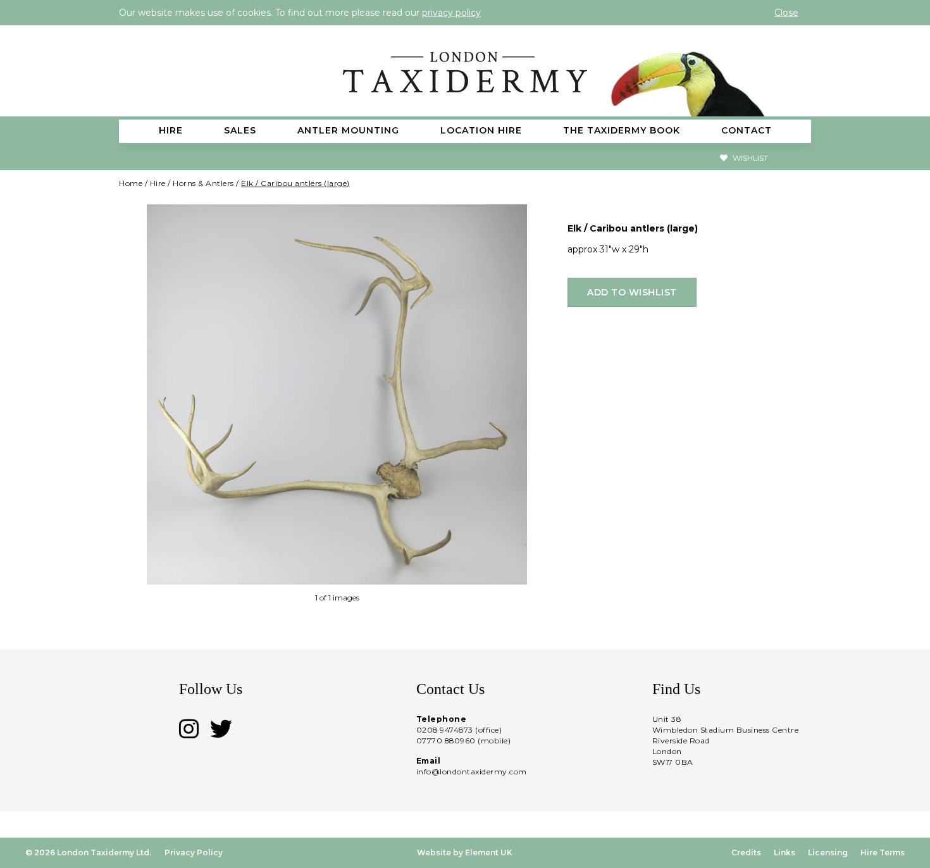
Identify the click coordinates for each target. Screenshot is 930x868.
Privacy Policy (193, 852)
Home (130, 183)
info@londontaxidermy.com (471, 771)
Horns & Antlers (203, 183)
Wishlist (749, 158)
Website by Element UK (464, 852)
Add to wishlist (632, 292)
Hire (158, 183)
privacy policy (451, 12)
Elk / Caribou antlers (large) (295, 183)
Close (786, 12)
